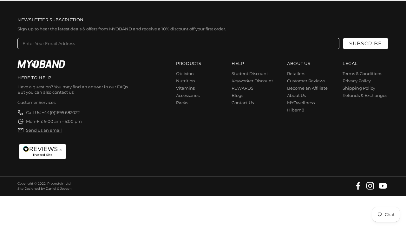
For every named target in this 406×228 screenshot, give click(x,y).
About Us (296, 95)
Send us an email (44, 130)
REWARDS (242, 88)
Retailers (296, 73)
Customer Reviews (306, 80)
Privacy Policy (357, 80)
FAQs (122, 86)
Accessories (188, 95)
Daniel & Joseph (59, 189)
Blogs (237, 95)
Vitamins (185, 88)
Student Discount (250, 73)
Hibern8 (295, 109)
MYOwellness (301, 102)
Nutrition (185, 80)
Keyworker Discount (252, 80)
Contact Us (243, 102)
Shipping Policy (359, 88)
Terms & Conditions (362, 73)
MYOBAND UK (41, 64)
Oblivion (185, 73)
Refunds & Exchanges (365, 95)
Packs (182, 102)
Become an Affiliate (307, 88)
